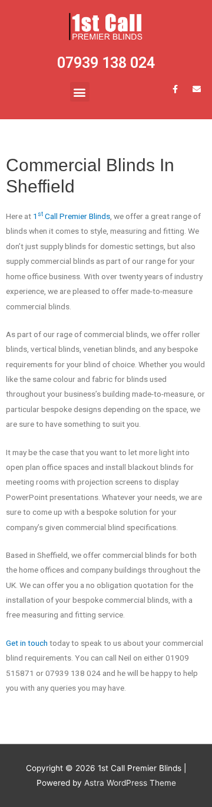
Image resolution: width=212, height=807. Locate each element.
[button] (80, 92)
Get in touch (27, 643)
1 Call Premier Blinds (71, 216)
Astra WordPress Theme (130, 783)
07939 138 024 (106, 62)
